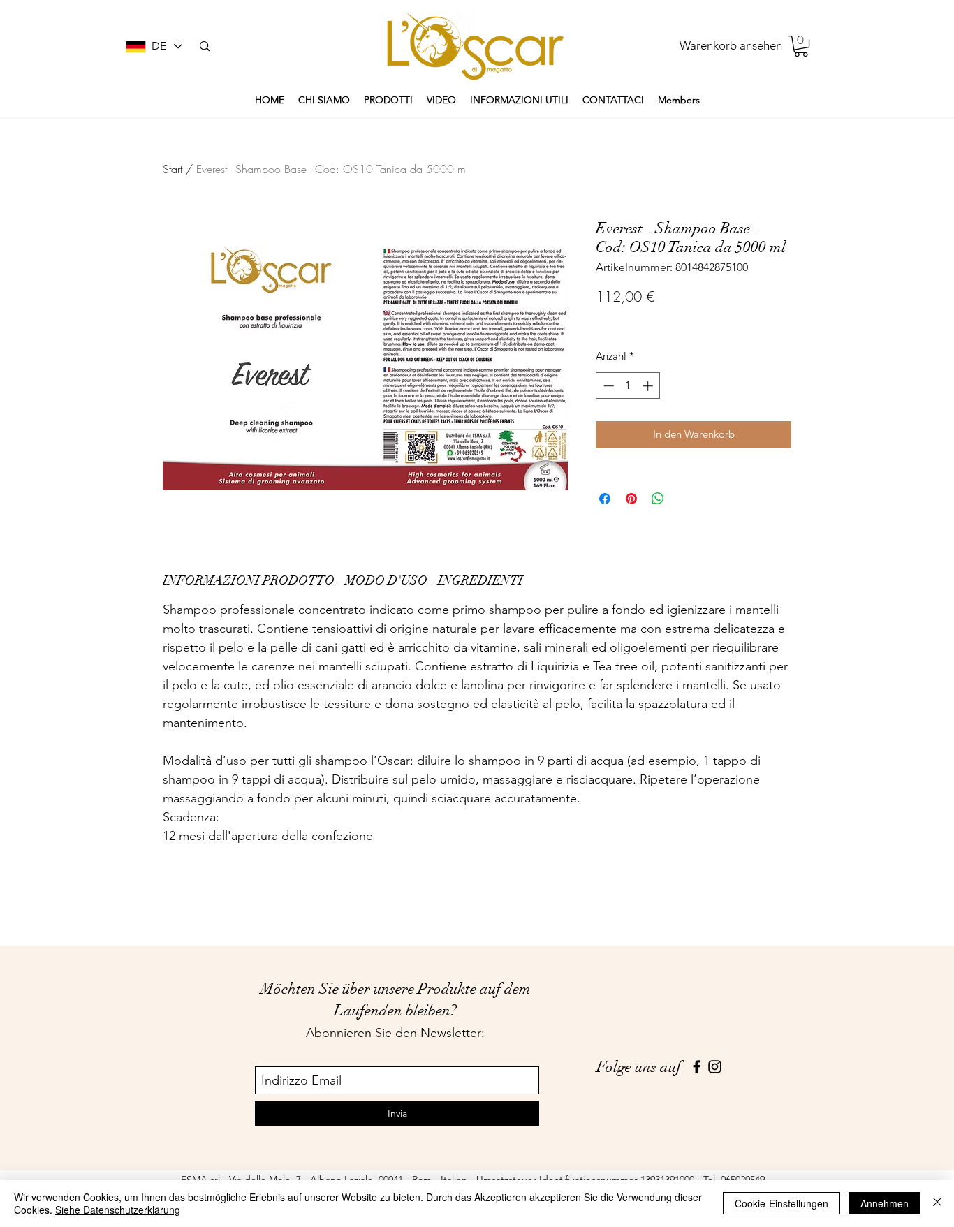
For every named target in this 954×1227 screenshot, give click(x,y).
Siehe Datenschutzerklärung (117, 1210)
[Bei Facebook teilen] (604, 498)
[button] (801, 46)
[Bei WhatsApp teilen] (658, 498)
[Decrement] (607, 386)
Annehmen (884, 1203)
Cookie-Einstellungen (781, 1203)
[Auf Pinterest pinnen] (631, 498)
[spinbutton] (628, 386)
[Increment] (649, 386)
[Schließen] (937, 1203)
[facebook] (696, 1066)
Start (172, 169)
